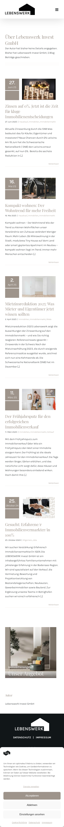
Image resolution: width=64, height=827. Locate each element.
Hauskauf (23, 122)
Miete (48, 319)
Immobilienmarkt (48, 122)
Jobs (35, 540)
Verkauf (50, 432)
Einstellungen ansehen (32, 814)
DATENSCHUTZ (22, 737)
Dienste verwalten (31, 786)
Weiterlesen (53, 164)
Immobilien (34, 122)
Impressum (47, 822)
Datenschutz (34, 822)
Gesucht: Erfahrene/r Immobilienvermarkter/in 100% (39, 517)
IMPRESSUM (43, 737)
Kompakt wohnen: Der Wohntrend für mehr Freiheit (39, 198)
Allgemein (27, 540)
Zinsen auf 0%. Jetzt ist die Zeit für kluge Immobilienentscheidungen (39, 99)
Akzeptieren (32, 795)
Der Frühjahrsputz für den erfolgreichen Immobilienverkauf (39, 406)
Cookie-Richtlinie (19, 822)
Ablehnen (32, 805)
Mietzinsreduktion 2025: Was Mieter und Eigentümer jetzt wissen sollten (39, 291)
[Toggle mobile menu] (57, 9)
